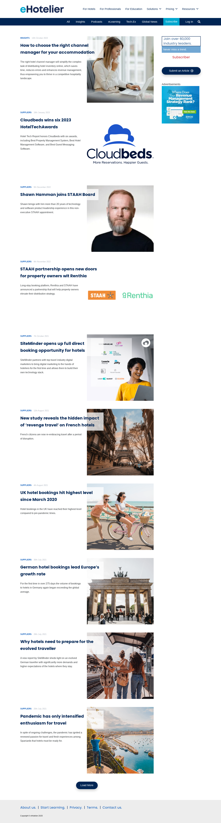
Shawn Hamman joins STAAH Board (57, 194)
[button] (160, 9)
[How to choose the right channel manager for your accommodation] (120, 69)
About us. (28, 807)
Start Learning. (52, 807)
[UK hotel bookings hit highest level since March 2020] (120, 517)
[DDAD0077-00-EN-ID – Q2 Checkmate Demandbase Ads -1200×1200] (180, 122)
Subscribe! (181, 57)
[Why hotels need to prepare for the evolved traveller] (120, 666)
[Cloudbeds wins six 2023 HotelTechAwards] (120, 144)
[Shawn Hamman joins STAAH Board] (120, 218)
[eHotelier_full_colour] (42, 9)
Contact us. (112, 807)
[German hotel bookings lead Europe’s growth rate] (120, 591)
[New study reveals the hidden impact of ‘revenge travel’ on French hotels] (120, 442)
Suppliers (26, 112)
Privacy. (76, 807)
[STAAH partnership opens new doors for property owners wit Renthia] (120, 293)
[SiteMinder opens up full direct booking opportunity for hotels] (120, 367)
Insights (25, 38)
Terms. (92, 807)
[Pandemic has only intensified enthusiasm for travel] (120, 740)
